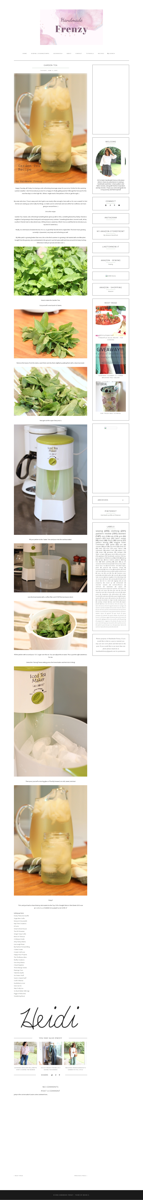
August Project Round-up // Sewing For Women (50, 1068)
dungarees (105, 594)
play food (121, 621)
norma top (112, 619)
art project (99, 579)
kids (112, 536)
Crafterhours (40, 908)
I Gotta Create (18, 949)
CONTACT (79, 53)
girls (120, 536)
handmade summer (113, 556)
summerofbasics (117, 585)
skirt (105, 546)
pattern (99, 538)
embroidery (115, 594)
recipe (101, 552)
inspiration (105, 596)
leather (109, 575)
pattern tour (122, 550)
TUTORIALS (90, 53)
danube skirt (117, 609)
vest (107, 573)
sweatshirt (99, 564)
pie (123, 581)
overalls (116, 575)
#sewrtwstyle (108, 564)
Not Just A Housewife (20, 921)
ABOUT (69, 53)
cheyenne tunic (100, 592)
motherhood (122, 571)
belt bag (109, 606)
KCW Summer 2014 (115, 588)
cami (122, 590)
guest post (111, 554)
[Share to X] (52, 1075)
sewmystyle (119, 583)
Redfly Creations (19, 960)
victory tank (108, 627)
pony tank (98, 623)
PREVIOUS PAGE (80, 1175)
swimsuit (98, 586)
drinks (124, 609)
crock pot (117, 592)
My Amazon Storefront (111, 235)
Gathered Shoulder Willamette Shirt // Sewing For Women (25, 1068)
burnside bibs (115, 607)
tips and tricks (114, 602)
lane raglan (107, 617)
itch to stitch (106, 581)
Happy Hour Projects (20, 955)
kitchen (122, 615)
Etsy (113, 573)
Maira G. (86, 1195)
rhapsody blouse (107, 623)
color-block (113, 546)
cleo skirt (99, 609)
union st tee (108, 569)
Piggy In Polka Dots (20, 993)
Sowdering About (19, 996)
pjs (122, 562)
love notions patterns (113, 560)
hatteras (105, 615)
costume (109, 592)
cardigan (120, 552)
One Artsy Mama (19, 962)
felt (119, 579)
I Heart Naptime (19, 965)
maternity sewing (117, 567)
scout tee (123, 623)
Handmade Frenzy (66, 1195)
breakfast (107, 607)
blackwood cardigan (118, 606)
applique (101, 556)
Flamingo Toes (18, 970)
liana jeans (105, 598)
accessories (122, 554)
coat (105, 609)
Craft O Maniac (18, 980)
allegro (122, 577)
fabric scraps (100, 554)
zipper (120, 586)
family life (123, 546)
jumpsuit (105, 567)
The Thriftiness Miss (20, 957)
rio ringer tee (111, 600)
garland (109, 613)
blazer (106, 579)
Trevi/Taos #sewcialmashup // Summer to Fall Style (75, 1068)
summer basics (100, 627)
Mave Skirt (105, 604)
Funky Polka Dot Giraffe (21, 916)
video (114, 627)
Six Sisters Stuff (19, 975)
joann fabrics (118, 548)
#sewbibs (118, 569)
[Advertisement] (50, 1156)
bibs (111, 590)
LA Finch (115, 577)
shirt (103, 536)
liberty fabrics (115, 617)
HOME (25, 53)
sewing (99, 530)
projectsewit (99, 569)
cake (116, 590)
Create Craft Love (19, 952)
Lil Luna (16, 926)
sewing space (122, 600)
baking (124, 558)
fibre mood (100, 611)
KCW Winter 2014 (113, 565)
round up (109, 583)
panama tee (114, 598)
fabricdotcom (108, 571)
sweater (98, 546)
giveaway (110, 552)
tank (121, 545)
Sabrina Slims (114, 604)
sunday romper (102, 602)
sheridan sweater (102, 585)
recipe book (101, 600)
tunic (107, 548)
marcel (97, 619)
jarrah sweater (114, 615)
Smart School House (20, 929)
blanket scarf (99, 607)
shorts (110, 540)
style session (100, 577)
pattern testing (102, 542)
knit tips (100, 560)
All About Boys (118, 564)
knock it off (99, 617)
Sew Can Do (18, 986)
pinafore (123, 598)
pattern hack (110, 550)
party (122, 575)
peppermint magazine (104, 621)
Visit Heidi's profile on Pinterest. (111, 515)
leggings (116, 581)
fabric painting (106, 562)
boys (108, 538)
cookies (110, 609)
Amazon (110, 291)
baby (100, 548)
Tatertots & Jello (19, 973)
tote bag (108, 577)
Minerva (109, 558)
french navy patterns (110, 611)
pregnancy (99, 583)
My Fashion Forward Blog (22, 947)
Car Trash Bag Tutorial (110, 413)
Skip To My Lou (18, 988)
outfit (118, 619)
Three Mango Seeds (20, 968)
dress (101, 540)
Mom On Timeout (19, 936)
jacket (103, 575)
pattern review (103, 533)
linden (122, 617)
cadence (123, 607)
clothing (115, 530)
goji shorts (117, 613)
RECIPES (101, 53)
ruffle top (116, 623)
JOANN (117, 558)
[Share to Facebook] (55, 1075)
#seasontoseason (101, 588)
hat (115, 571)
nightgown (104, 619)
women (122, 533)
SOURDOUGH (57, 53)
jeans (116, 562)
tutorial (119, 540)
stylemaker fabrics (119, 625)
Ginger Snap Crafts (20, 934)
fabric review (120, 538)
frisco (119, 611)
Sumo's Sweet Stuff (20, 978)
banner (103, 606)
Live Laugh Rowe (19, 944)
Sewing (110, 264)
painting (123, 619)
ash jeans (104, 590)
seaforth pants (101, 625)
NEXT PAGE (19, 1175)
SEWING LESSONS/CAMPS (40, 53)
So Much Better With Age (21, 991)
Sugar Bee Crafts (19, 918)
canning (113, 579)
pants (112, 544)
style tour (109, 625)
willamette (110, 586)
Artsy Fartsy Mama (20, 942)
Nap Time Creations (20, 923)
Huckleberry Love (19, 983)
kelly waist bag (115, 596)
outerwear (99, 550)
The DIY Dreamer (19, 931)
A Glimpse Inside (19, 939)
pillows (114, 621)
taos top (100, 573)
